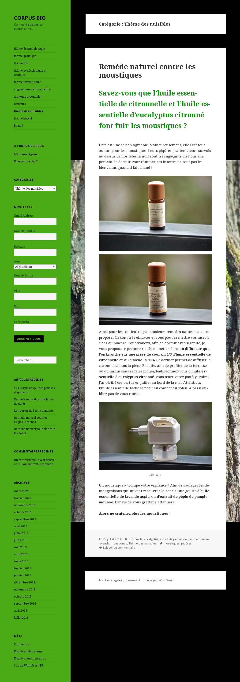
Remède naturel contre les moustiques (147, 70)
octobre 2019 (23, 512)
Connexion (21, 644)
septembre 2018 (25, 603)
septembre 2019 (25, 519)
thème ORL (21, 63)
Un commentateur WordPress (34, 460)
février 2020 (22, 498)
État (16, 306)
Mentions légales (25, 154)
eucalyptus (151, 539)
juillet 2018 (21, 618)
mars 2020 (21, 491)
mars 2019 (21, 561)
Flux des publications (28, 651)
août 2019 (20, 526)
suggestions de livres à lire (32, 89)
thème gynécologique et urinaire (30, 73)
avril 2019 (21, 554)
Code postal (22, 322)
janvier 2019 (22, 575)
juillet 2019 (21, 533)
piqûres (186, 543)
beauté (18, 126)
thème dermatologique (29, 49)
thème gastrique (25, 56)
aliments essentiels (27, 97)
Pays (17, 262)
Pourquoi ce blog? (26, 161)
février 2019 (22, 568)
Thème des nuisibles (142, 543)
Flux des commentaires (30, 658)
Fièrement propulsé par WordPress (150, 580)
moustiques (119, 543)
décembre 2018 (24, 582)
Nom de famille (24, 231)
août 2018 (20, 611)
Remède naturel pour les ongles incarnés (30, 420)
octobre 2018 (23, 596)
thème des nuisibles (28, 111)
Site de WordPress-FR (28, 665)
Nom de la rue (23, 275)
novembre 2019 (25, 505)
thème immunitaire (27, 82)
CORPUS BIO (30, 17)
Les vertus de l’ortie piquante (34, 411)
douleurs (20, 104)
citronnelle (135, 539)
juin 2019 (20, 540)
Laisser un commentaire (119, 548)
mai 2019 (20, 547)
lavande (104, 543)
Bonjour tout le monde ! (37, 464)
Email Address (24, 216)
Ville (17, 291)
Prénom (19, 247)
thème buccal (23, 118)
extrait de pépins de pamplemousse (184, 539)
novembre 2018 (25, 589)
